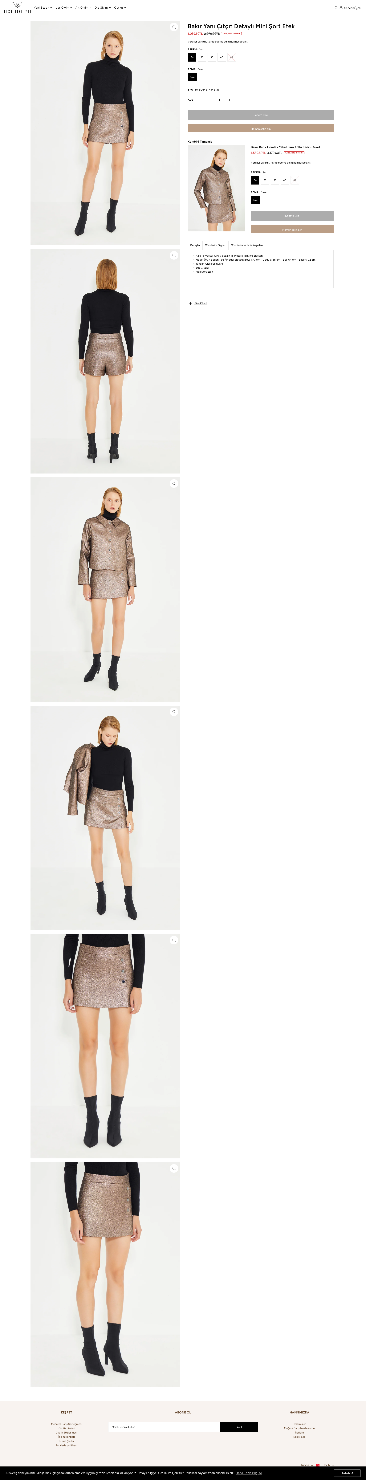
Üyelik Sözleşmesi (66, 1432)
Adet (191, 99)
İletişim (299, 1432)
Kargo (210, 41)
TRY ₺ (326, 1465)
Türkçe (305, 1465)
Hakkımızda (299, 1424)
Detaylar (195, 245)
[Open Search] (336, 8)
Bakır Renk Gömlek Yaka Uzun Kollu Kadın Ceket (285, 147)
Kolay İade (299, 1436)
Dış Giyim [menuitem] (101, 7)
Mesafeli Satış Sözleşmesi (66, 1424)
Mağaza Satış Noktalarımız (299, 1428)
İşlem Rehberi (66, 1436)
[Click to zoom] (174, 27)
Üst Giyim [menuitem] (62, 7)
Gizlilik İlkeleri (67, 1428)
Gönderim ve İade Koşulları (247, 245)
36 (202, 57)
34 (192, 57)
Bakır (192, 77)
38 (211, 57)
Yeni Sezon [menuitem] (41, 7)
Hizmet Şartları (66, 1441)
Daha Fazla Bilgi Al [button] (249, 1473)
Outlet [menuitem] (118, 7)
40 (221, 57)
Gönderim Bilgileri (215, 245)
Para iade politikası (66, 1445)
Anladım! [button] (347, 1473)
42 (231, 57)
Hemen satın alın (261, 129)
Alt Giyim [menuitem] (81, 7)
